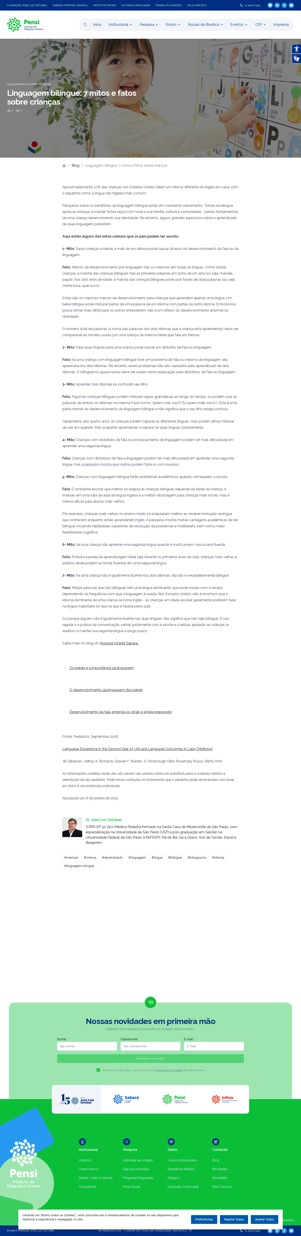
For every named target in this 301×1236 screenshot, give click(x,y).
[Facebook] (284, 5)
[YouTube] (291, 5)
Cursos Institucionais (182, 1160)
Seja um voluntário (136, 1169)
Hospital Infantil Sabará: (119, 643)
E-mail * (189, 1039)
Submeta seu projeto (138, 1160)
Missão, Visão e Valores (96, 1178)
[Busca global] (85, 24)
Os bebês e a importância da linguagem (101, 668)
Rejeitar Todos (234, 1219)
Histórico (85, 1160)
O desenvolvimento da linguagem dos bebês (106, 690)
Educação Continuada (183, 1186)
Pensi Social (131, 1186)
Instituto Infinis (104, 5)
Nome (61, 1039)
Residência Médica (181, 1169)
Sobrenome (129, 1039)
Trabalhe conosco (168, 5)
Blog (75, 165)
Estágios (174, 1178)
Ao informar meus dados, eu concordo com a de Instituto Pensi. (154, 1070)
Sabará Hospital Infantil (70, 5)
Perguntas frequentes (138, 1178)
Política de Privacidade (169, 1070)
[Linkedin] (277, 5)
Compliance (87, 1186)
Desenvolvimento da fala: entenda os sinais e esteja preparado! (120, 712)
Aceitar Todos (264, 1219)
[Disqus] (150, 935)
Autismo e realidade (135, 5)
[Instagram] (270, 5)
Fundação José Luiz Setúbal (27, 5)
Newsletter (219, 1178)
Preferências (204, 1219)
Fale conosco (196, 5)
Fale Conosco (222, 1186)
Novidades (219, 1169)
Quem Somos (89, 1169)
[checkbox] (98, 1070)
